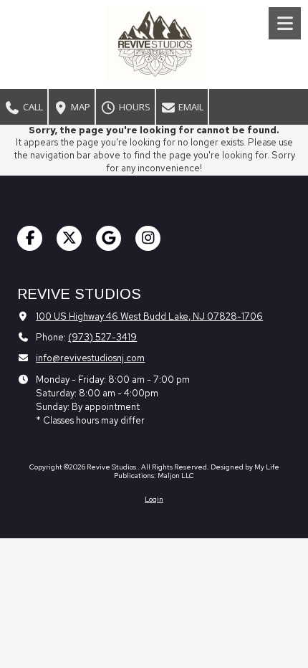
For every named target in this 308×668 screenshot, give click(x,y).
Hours (133, 106)
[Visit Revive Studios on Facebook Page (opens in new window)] (29, 238)
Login (154, 499)
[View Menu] (285, 23)
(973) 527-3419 (102, 337)
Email (189, 106)
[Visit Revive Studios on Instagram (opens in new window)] (147, 238)
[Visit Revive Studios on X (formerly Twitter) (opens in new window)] (69, 238)
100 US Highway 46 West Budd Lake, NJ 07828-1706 (149, 316)
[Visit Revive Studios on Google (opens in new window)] (108, 238)
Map (79, 106)
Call (32, 106)
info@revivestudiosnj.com (90, 358)
